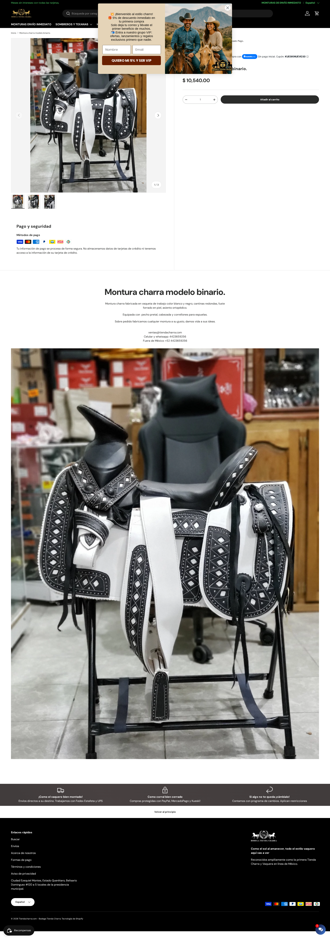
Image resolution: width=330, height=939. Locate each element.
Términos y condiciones (26, 867)
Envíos (15, 846)
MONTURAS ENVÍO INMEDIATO (31, 24)
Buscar (15, 839)
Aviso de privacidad (23, 873)
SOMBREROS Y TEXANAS (72, 24)
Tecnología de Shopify (72, 918)
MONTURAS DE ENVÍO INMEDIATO (281, 2)
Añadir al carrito (270, 99)
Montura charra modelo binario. (34, 33)
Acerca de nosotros (23, 853)
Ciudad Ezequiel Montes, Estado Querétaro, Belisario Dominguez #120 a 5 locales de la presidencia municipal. (44, 885)
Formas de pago (21, 860)
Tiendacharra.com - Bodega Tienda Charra (40, 918)
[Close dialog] (228, 8)
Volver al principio (165, 811)
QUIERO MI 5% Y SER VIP (131, 60)
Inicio (13, 33)
